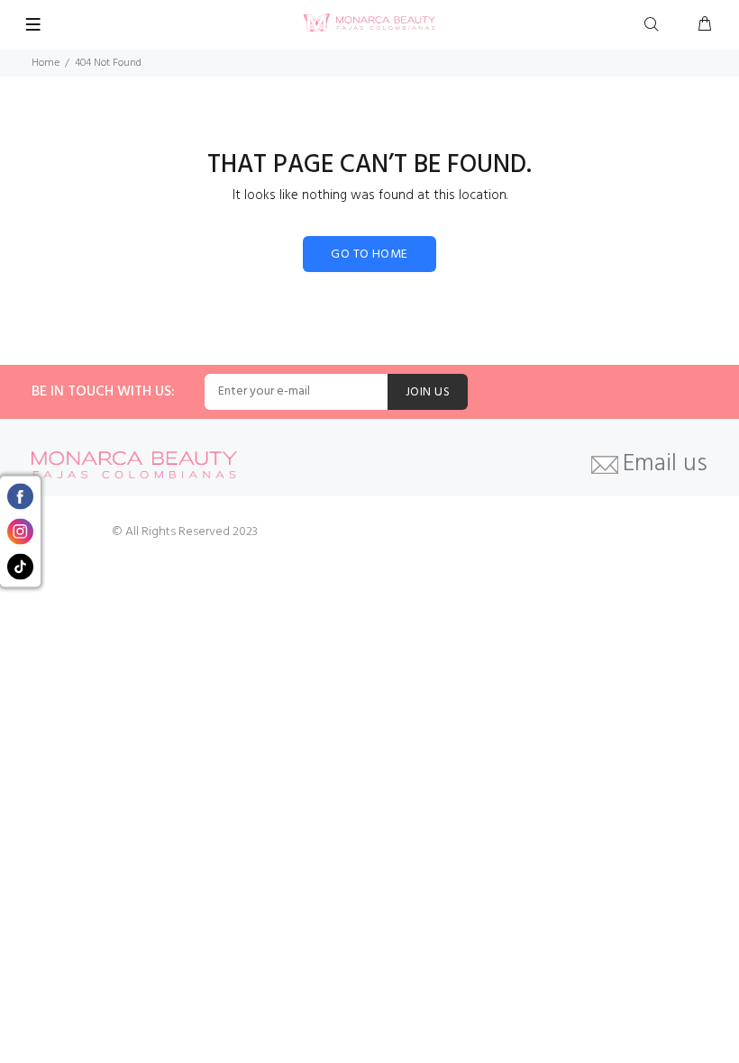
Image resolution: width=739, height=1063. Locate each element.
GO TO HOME (369, 254)
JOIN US (428, 392)
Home (45, 63)
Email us (665, 465)
